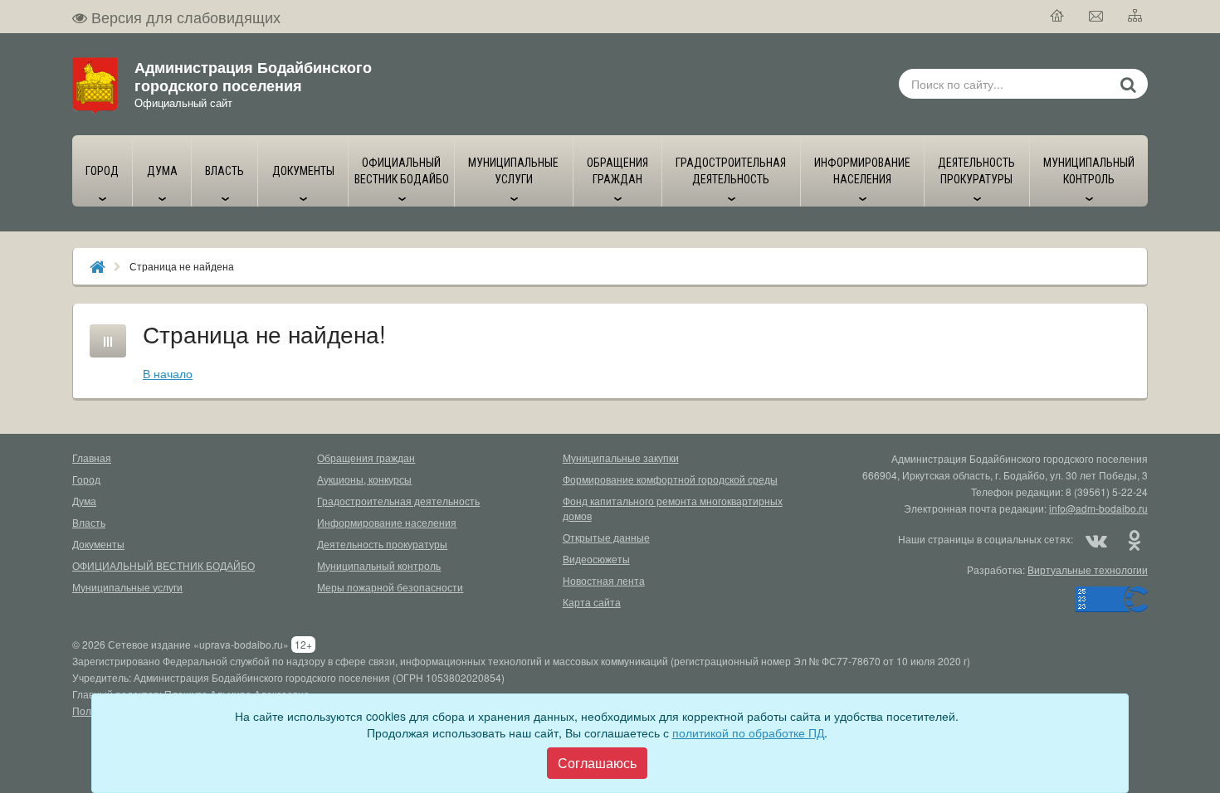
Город (86, 479)
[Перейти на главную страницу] (1058, 16)
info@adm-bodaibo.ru (1098, 508)
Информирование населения (386, 522)
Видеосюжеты (596, 559)
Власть (88, 522)
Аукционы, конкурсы (364, 479)
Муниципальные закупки (621, 457)
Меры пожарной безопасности (390, 587)
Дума (84, 501)
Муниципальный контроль (379, 565)
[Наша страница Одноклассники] (1134, 539)
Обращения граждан (366, 457)
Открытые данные (606, 537)
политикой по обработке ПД (748, 732)
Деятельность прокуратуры (382, 544)
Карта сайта (592, 602)
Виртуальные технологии (1087, 569)
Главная (91, 457)
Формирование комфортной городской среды (670, 479)
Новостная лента (604, 580)
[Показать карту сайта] (1136, 16)
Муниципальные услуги (127, 587)
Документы (98, 544)
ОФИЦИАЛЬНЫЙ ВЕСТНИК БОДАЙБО (163, 565)
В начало (168, 373)
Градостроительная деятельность (398, 501)
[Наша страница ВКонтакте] (1096, 539)
